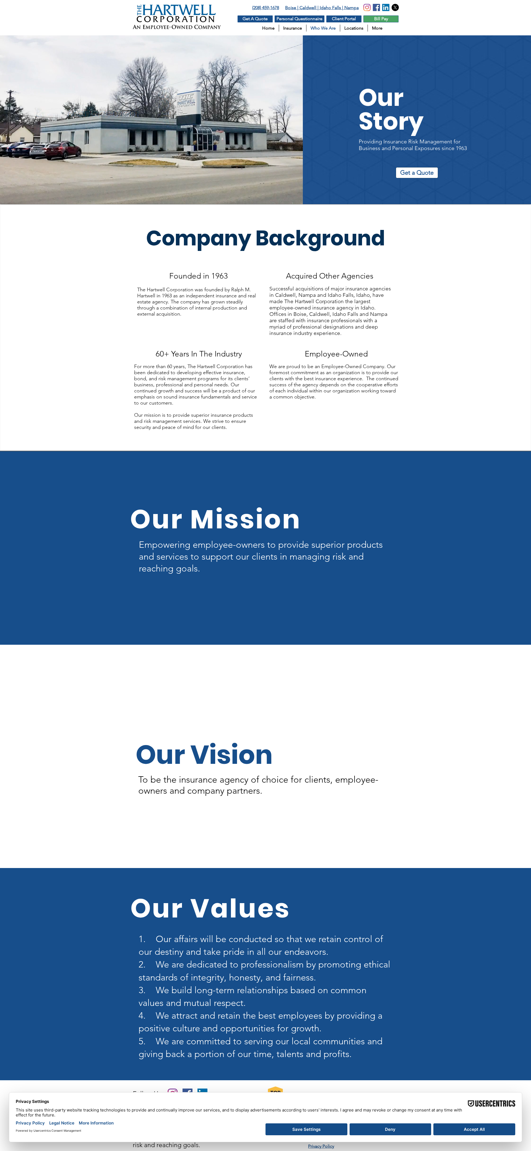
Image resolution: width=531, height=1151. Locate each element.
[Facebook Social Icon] (376, 7)
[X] (395, 7)
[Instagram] (367, 7)
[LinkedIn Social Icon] (385, 7)
